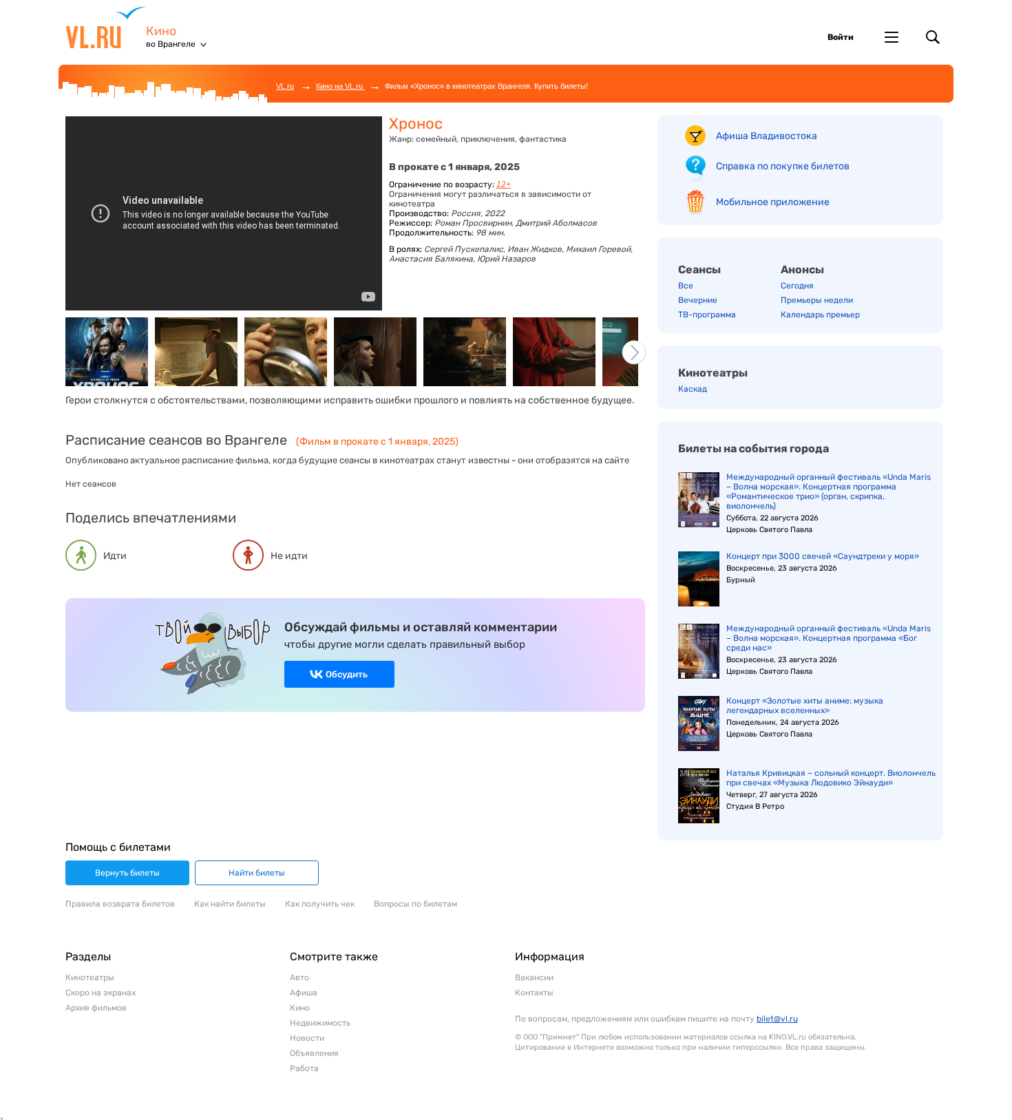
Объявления (314, 1053)
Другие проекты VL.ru (891, 37)
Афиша (303, 992)
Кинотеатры (713, 372)
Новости (307, 1038)
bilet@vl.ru (777, 1019)
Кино (161, 31)
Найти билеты (257, 873)
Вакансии (534, 977)
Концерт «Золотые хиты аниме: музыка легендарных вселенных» (804, 705)
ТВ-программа (707, 314)
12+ (503, 184)
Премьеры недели (817, 300)
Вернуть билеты (127, 873)
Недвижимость (320, 1023)
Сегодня (797, 285)
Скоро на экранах (100, 992)
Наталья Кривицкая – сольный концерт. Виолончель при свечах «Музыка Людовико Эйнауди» (831, 778)
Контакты (534, 992)
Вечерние (697, 300)
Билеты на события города (753, 448)
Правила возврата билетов (120, 904)
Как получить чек (320, 904)
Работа (304, 1068)
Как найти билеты (230, 904)
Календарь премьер (820, 314)
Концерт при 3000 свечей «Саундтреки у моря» (822, 556)
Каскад (692, 389)
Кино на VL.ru (340, 86)
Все (685, 285)
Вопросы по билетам (415, 904)
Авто (299, 977)
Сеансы (699, 269)
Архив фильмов (96, 1008)
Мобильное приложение (773, 202)
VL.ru (105, 27)
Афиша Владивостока (766, 136)
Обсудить (347, 674)
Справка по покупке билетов (783, 166)
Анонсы (802, 269)
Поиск (932, 37)
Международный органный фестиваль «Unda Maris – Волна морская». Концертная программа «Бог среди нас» (828, 638)
